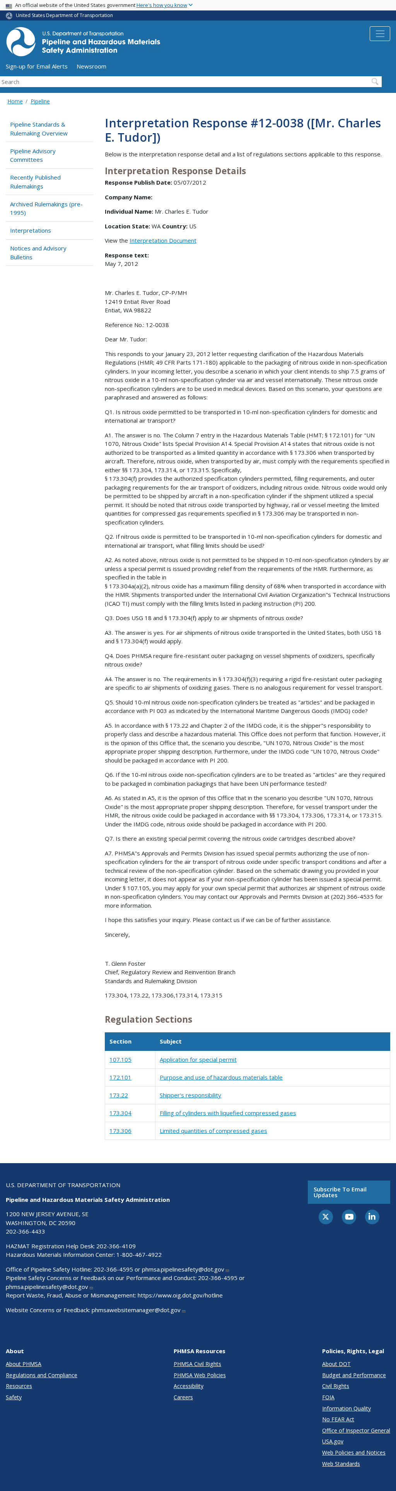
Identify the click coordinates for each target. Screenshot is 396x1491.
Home (15, 101)
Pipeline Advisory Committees (33, 155)
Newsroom (91, 66)
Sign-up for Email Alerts (37, 66)
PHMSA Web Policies (200, 1375)
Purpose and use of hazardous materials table (221, 1077)
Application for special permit (198, 1059)
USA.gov (332, 1441)
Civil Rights (335, 1386)
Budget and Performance (354, 1375)
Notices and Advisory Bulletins (38, 252)
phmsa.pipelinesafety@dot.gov (183, 1269)
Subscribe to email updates (340, 1192)
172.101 (120, 1077)
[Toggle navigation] (380, 33)
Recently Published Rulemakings (35, 181)
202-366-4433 (25, 1231)
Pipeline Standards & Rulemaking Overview (39, 128)
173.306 (120, 1131)
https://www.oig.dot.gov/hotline (180, 1295)
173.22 (118, 1095)
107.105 (120, 1059)
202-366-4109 (116, 1246)
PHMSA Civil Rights (197, 1364)
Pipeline (40, 101)
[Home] (83, 44)
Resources (19, 1386)
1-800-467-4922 (139, 1254)
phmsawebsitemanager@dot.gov (136, 1310)
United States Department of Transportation (64, 15)
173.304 (120, 1113)
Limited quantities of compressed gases (213, 1131)
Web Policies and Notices (354, 1452)
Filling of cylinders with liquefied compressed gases (228, 1113)
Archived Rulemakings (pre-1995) (46, 208)
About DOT (336, 1364)
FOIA (328, 1397)
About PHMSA (23, 1364)
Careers (183, 1397)
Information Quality (346, 1408)
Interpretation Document (163, 240)
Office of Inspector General (356, 1430)
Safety (14, 1397)
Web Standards (341, 1463)
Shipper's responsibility (190, 1095)
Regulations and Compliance (41, 1375)
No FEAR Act (338, 1419)
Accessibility (188, 1386)
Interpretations (30, 230)
